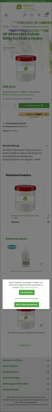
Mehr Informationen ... (29, 287)
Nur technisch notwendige (26, 298)
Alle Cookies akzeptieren (26, 304)
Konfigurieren (27, 292)
